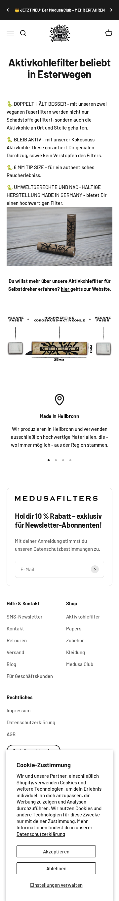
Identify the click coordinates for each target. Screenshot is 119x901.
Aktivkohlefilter (83, 616)
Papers (73, 628)
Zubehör (75, 640)
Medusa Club (79, 664)
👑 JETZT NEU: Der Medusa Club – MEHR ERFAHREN (60, 10)
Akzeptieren (56, 851)
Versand (15, 652)
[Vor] (111, 10)
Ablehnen (56, 868)
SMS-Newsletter (25, 616)
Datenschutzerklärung (41, 834)
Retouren (17, 640)
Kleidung (75, 652)
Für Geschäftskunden (30, 676)
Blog (11, 664)
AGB (11, 734)
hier (65, 289)
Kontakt (15, 628)
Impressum (18, 710)
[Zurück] (8, 10)
